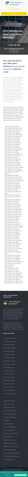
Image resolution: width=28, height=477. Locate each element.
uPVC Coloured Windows (10, 414)
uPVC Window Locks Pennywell (12, 185)
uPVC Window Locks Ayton (11, 190)
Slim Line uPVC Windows (10, 427)
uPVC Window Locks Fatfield (12, 160)
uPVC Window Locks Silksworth (12, 186)
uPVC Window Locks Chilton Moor (13, 136)
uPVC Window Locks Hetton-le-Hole (14, 281)
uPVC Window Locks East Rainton (13, 230)
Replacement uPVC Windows (11, 446)
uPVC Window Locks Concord (12, 235)
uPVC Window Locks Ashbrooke (13, 258)
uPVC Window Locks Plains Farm (13, 188)
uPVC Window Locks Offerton (12, 260)
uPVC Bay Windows (9, 404)
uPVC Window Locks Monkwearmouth (14, 180)
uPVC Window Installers (10, 361)
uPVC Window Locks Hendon (12, 247)
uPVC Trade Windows (9, 430)
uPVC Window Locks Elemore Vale (13, 212)
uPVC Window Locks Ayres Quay (13, 159)
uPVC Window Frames (9, 354)
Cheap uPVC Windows (9, 401)
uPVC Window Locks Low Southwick (14, 149)
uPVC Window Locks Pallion (12, 203)
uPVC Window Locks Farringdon (13, 255)
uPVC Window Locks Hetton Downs (14, 283)
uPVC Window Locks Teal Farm (12, 183)
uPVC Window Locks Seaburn (12, 126)
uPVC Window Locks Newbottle (12, 211)
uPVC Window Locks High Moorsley (13, 209)
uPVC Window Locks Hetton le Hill (13, 240)
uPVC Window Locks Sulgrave (12, 271)
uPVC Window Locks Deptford (12, 256)
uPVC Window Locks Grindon (12, 131)
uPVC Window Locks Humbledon (13, 204)
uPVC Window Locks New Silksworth (14, 261)
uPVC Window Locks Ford (11, 250)
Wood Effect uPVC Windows (11, 433)
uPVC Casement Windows (10, 410)
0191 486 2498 (14, 9)
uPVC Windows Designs (10, 348)
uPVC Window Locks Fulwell (12, 201)
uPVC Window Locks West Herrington (14, 226)
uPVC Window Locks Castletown (13, 133)
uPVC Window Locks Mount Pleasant (14, 134)
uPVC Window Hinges (9, 357)
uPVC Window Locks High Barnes (13, 216)
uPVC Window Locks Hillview (12, 232)
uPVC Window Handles (9, 364)
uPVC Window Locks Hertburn (12, 138)
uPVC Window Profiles (9, 377)
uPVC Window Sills (8, 387)
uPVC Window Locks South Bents (13, 164)
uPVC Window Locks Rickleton (12, 144)
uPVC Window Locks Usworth (12, 279)
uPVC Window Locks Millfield (12, 242)
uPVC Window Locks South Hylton (13, 177)
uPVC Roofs (7, 420)
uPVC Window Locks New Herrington (14, 167)
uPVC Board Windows (9, 407)
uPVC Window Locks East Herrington (14, 170)
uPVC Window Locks (9, 367)
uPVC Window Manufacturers (11, 456)
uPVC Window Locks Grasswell (12, 263)
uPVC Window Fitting (9, 351)
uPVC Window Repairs (9, 380)
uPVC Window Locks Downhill (12, 239)
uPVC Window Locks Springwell (12, 219)
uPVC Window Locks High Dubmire (13, 243)
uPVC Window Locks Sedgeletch (13, 234)
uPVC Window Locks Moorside (12, 206)
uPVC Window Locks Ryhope (12, 229)
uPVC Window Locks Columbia (12, 182)
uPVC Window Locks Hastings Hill (13, 273)
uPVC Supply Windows (9, 390)
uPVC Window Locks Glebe (11, 268)
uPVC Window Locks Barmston (12, 208)
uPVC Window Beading (9, 341)
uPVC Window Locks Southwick (12, 165)
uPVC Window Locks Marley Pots (13, 168)
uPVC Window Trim (9, 436)
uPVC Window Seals (9, 383)
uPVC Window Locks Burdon (12, 151)
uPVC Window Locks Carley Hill (12, 222)
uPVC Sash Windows (9, 423)
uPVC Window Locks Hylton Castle (13, 278)
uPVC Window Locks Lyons (11, 157)
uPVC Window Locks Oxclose (12, 152)
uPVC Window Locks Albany (12, 217)
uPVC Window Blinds (9, 344)
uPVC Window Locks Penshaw (12, 139)
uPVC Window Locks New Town (13, 224)
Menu (14, 13)
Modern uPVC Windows (10, 443)
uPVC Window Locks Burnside (12, 141)
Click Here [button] (24, 472)
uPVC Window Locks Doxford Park (13, 178)
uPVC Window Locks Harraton (12, 195)
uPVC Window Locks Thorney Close (13, 129)
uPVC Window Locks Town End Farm (14, 227)
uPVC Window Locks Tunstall (12, 269)
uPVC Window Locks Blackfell (12, 237)
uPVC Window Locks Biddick (12, 175)
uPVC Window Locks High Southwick (14, 276)
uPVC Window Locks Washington (13, 199)
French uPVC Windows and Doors (12, 453)
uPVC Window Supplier (9, 449)
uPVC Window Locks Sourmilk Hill (13, 128)
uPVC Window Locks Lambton (12, 245)
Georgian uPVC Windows (10, 417)
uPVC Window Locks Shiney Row (13, 142)
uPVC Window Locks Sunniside (12, 162)
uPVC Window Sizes (9, 459)
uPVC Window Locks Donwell (12, 146)
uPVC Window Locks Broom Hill (13, 155)
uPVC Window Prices (9, 374)
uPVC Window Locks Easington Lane (14, 154)
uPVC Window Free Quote (10, 393)
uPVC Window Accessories (10, 338)
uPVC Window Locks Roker (11, 221)
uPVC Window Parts (9, 370)
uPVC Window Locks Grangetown (13, 274)
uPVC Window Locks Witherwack (13, 147)
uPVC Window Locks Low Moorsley (13, 248)
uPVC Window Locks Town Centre (13, 214)
